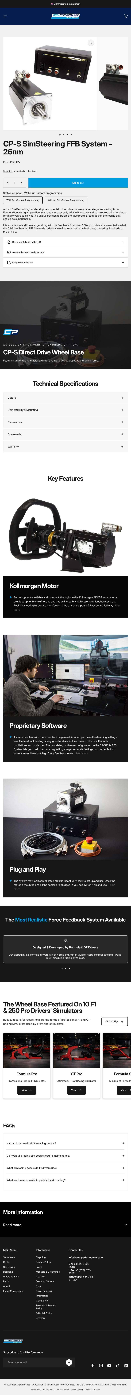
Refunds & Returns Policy (46, 1307)
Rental (6, 1262)
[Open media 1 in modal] (91, 43)
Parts (6, 1281)
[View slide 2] (65, 968)
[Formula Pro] (26, 1050)
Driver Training (44, 1291)
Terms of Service (45, 1281)
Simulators (9, 1257)
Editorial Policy (44, 1313)
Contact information (92, 1389)
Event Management (13, 1291)
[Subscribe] (69, 1362)
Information (42, 1295)
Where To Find (11, 1276)
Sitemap (40, 1318)
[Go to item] (60, 135)
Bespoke (8, 1271)
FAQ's (39, 1267)
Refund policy (36, 1389)
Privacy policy (48, 1389)
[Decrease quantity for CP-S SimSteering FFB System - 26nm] (7, 182)
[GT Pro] (76, 1050)
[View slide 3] (69, 968)
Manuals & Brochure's (48, 1271)
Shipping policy (77, 1389)
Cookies (40, 1276)
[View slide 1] (62, 968)
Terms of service (62, 1389)
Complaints (42, 1300)
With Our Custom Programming (22, 200)
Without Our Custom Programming (66, 200)
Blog (38, 1286)
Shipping (7, 171)
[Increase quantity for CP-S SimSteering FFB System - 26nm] (22, 182)
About (6, 1286)
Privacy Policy (43, 1262)
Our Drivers (9, 1267)
